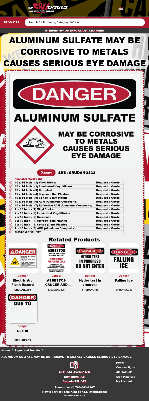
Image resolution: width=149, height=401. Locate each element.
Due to (22, 330)
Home (5, 350)
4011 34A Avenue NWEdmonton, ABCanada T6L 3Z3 (74, 376)
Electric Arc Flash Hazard (22, 282)
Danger (46, 172)
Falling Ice (124, 280)
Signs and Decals (27, 350)
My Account (124, 381)
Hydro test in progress (90, 282)
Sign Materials (125, 376)
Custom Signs (125, 367)
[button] (66, 182)
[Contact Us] (74, 365)
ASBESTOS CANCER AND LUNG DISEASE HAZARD (56, 287)
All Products (124, 372)
